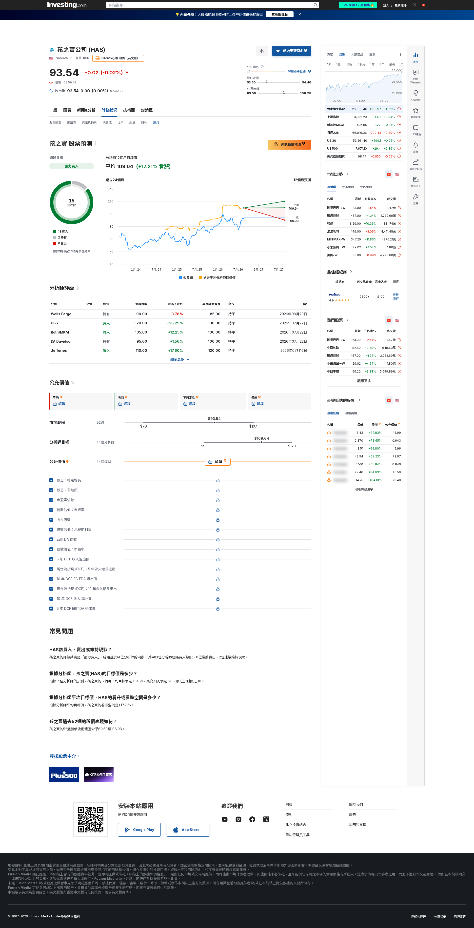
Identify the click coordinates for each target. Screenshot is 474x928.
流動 (288, 814)
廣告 (352, 814)
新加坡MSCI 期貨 (338, 124)
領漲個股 (348, 187)
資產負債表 (89, 122)
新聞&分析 (86, 110)
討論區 (147, 110)
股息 (132, 122)
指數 (342, 54)
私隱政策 (440, 916)
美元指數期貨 (336, 156)
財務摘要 (55, 122)
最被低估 (333, 413)
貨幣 (330, 54)
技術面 (129, 110)
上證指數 (333, 116)
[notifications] (414, 4)
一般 (53, 110)
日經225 (333, 132)
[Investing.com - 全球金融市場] (66, 4)
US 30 (331, 140)
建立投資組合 (295, 825)
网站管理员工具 (297, 835)
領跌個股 (366, 187)
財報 (144, 122)
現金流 (107, 122)
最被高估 (351, 413)
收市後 (60, 91)
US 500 (332, 148)
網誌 (288, 804)
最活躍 (331, 187)
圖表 (67, 110)
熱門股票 (335, 319)
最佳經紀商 (337, 271)
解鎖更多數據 (297, 71)
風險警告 (460, 916)
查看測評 (396, 296)
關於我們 (356, 804)
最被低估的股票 (341, 400)
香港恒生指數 (336, 109)
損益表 (71, 122)
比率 (120, 122)
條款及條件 (418, 916)
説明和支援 (357, 825)
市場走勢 (335, 174)
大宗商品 (357, 54)
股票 (372, 54)
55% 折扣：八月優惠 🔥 (358, 5)
